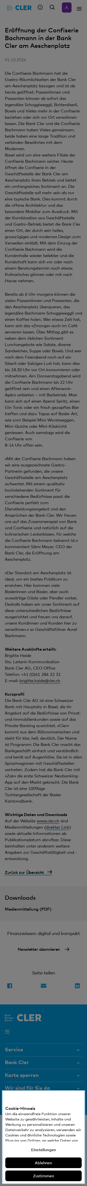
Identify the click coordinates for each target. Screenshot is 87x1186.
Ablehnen (43, 1162)
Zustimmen (43, 1175)
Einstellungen (43, 1149)
